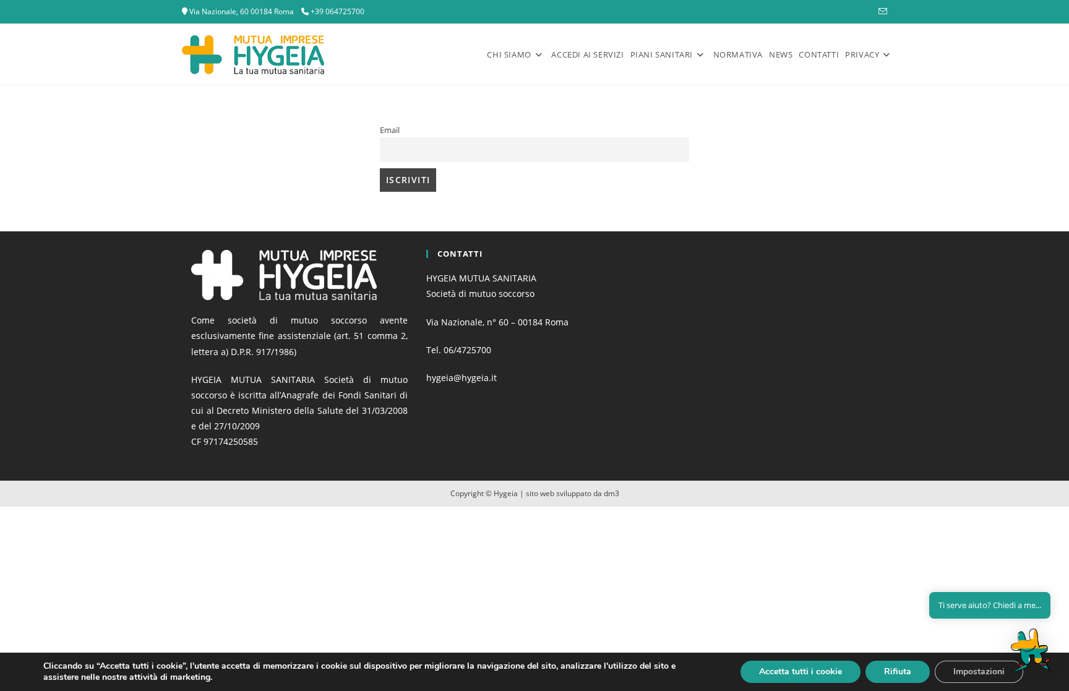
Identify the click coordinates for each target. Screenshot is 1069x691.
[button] (1030, 650)
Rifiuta (897, 671)
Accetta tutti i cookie (800, 671)
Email (390, 130)
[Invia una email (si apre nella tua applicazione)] (881, 12)
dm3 (611, 493)
